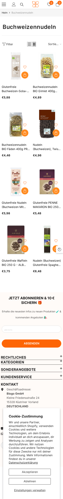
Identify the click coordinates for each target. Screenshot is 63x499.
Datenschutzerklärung (23, 462)
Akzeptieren (30, 472)
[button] (29, 44)
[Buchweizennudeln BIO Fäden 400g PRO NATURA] (16, 124)
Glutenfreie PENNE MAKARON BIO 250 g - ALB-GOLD (45, 205)
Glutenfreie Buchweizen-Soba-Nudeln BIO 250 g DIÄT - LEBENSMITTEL (14, 89)
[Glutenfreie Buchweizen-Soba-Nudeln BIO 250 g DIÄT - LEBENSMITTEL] (16, 66)
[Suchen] (22, 4)
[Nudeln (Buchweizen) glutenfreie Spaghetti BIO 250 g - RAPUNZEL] (47, 240)
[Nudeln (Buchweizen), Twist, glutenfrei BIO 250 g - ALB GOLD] (47, 124)
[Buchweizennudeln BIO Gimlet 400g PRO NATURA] (47, 66)
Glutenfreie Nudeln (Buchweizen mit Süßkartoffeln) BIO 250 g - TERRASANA (16, 205)
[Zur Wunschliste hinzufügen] (24, 67)
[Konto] (14, 4)
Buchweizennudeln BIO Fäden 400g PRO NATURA (16, 147)
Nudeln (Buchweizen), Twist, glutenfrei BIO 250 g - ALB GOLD (46, 147)
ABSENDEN (31, 343)
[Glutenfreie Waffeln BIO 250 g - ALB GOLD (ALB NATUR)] (16, 240)
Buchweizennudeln (22, 12)
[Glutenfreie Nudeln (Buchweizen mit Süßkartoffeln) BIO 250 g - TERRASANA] (16, 182)
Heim (5, 12)
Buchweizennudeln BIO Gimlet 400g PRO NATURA (45, 89)
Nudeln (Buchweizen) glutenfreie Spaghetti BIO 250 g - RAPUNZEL (47, 263)
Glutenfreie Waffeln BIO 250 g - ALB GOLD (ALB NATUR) (15, 263)
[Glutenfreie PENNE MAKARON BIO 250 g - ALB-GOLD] (47, 182)
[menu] (4, 4)
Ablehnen (30, 481)
